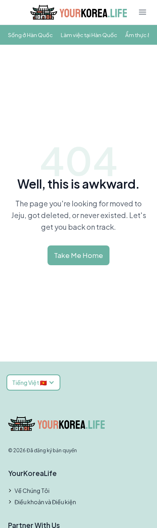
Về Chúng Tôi (32, 490)
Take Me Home (78, 255)
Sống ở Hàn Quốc (30, 34)
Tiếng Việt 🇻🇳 (29, 382)
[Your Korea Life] (78, 12)
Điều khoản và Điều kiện (45, 501)
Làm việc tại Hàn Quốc (89, 34)
